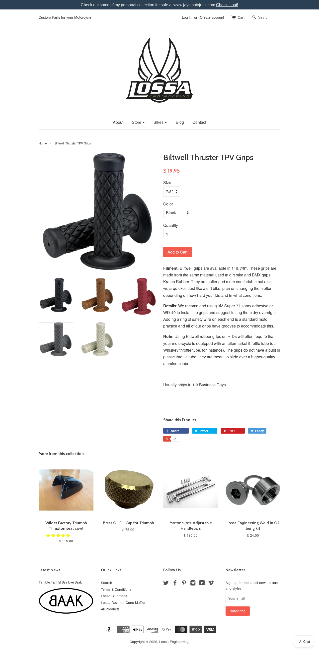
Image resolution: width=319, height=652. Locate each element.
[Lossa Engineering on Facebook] (175, 583)
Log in (187, 17)
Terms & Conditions (116, 589)
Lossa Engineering (174, 641)
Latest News (49, 570)
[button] (58, 535)
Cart (241, 17)
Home (43, 143)
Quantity (170, 225)
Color (168, 204)
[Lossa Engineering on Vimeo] (211, 583)
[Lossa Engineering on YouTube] (202, 583)
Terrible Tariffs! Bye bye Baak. (60, 582)
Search (106, 582)
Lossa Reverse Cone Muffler (123, 602)
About (118, 122)
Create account (212, 17)
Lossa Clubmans (114, 595)
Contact (199, 122)
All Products (110, 608)
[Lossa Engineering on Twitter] (166, 583)
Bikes (159, 122)
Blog (180, 122)
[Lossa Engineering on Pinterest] (184, 583)
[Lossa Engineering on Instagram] (193, 583)
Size (167, 182)
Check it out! (227, 5)
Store (137, 122)
